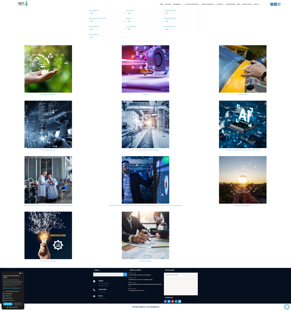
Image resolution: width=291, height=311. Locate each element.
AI (184, 4)
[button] (13, 288)
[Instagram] (279, 4)
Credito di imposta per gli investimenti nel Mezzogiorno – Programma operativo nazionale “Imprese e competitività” (145, 205)
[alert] (13, 290)
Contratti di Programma (48, 150)
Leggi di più (14, 285)
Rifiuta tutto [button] (18, 304)
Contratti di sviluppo (145, 261)
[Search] (125, 274)
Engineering (176, 4)
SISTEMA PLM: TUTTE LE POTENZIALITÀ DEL (141, 279)
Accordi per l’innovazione (48, 261)
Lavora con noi (247, 4)
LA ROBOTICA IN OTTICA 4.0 (136, 290)
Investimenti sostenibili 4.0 (48, 94)
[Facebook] (275, 4)
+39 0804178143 (102, 291)
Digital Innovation (192, 4)
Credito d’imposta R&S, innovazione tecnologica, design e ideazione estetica (48, 205)
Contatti (256, 4)
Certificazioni (230, 4)
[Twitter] (168, 301)
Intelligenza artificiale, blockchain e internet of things (243, 150)
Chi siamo (168, 4)
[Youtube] (172, 301)
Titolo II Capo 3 (243, 94)
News (238, 4)
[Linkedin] (271, 4)
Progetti (220, 4)
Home (161, 4)
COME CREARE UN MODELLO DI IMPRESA (140, 275)
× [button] (22, 273)
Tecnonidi (145, 94)
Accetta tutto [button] (8, 304)
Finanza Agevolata (208, 4)
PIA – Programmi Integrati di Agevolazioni (145, 150)
